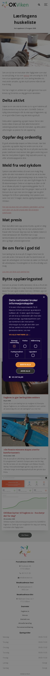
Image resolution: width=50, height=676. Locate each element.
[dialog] (25, 338)
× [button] (44, 297)
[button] (25, 334)
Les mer (27, 330)
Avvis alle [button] (25, 371)
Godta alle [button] (25, 365)
